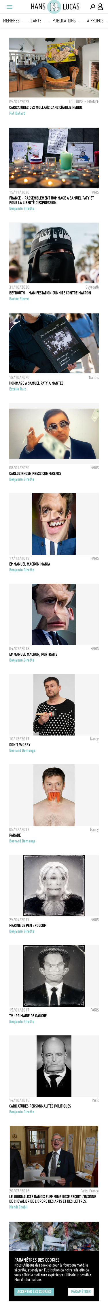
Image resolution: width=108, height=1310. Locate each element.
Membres (11, 21)
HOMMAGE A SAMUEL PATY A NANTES (36, 383)
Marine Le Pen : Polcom (28, 925)
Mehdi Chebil (18, 1207)
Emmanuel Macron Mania (29, 564)
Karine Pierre (19, 298)
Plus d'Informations (27, 1279)
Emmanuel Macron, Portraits (33, 654)
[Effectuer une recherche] (92, 7)
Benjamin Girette (21, 208)
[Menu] (9, 6)
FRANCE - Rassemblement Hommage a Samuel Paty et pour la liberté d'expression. (51, 200)
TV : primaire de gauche (28, 1016)
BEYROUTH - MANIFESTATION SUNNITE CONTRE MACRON (50, 293)
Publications (64, 21)
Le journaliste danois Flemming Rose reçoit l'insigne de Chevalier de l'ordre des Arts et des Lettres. (52, 1199)
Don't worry (20, 744)
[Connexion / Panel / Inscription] (100, 7)
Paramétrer (81, 1291)
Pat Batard (17, 113)
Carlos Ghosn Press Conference (35, 473)
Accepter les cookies (34, 1291)
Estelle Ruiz (17, 389)
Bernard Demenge (22, 750)
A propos (95, 21)
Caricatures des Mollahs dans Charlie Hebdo (45, 107)
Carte (36, 21)
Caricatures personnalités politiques (40, 1106)
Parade (15, 835)
